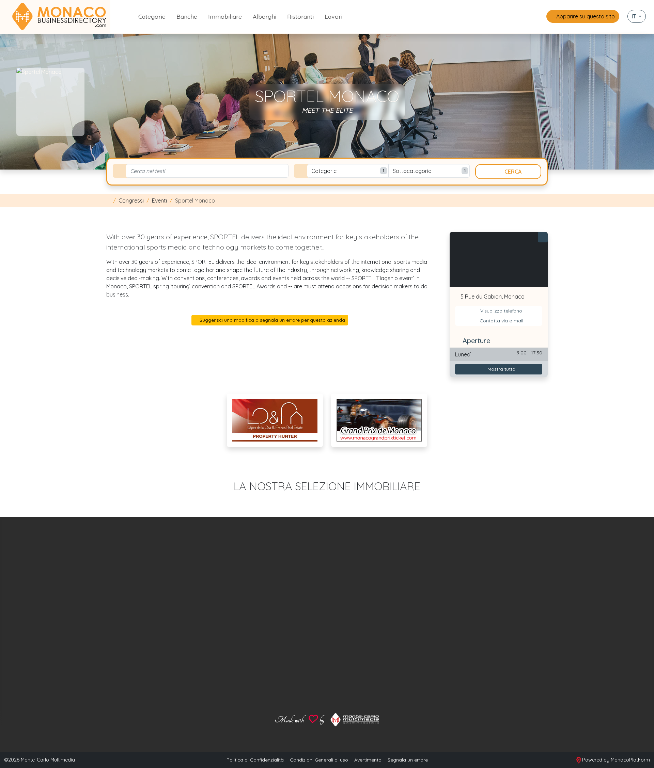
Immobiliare (225, 16)
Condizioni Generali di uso (319, 760)
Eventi (159, 200)
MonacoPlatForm (630, 760)
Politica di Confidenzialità (255, 760)
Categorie (152, 16)
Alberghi (264, 16)
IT (634, 16)
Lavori (333, 16)
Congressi (131, 200)
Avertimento (368, 760)
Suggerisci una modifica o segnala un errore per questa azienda (271, 320)
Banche (186, 16)
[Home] (108, 200)
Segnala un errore (408, 760)
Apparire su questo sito (585, 16)
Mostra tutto (500, 369)
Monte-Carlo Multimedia (48, 760)
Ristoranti (300, 16)
